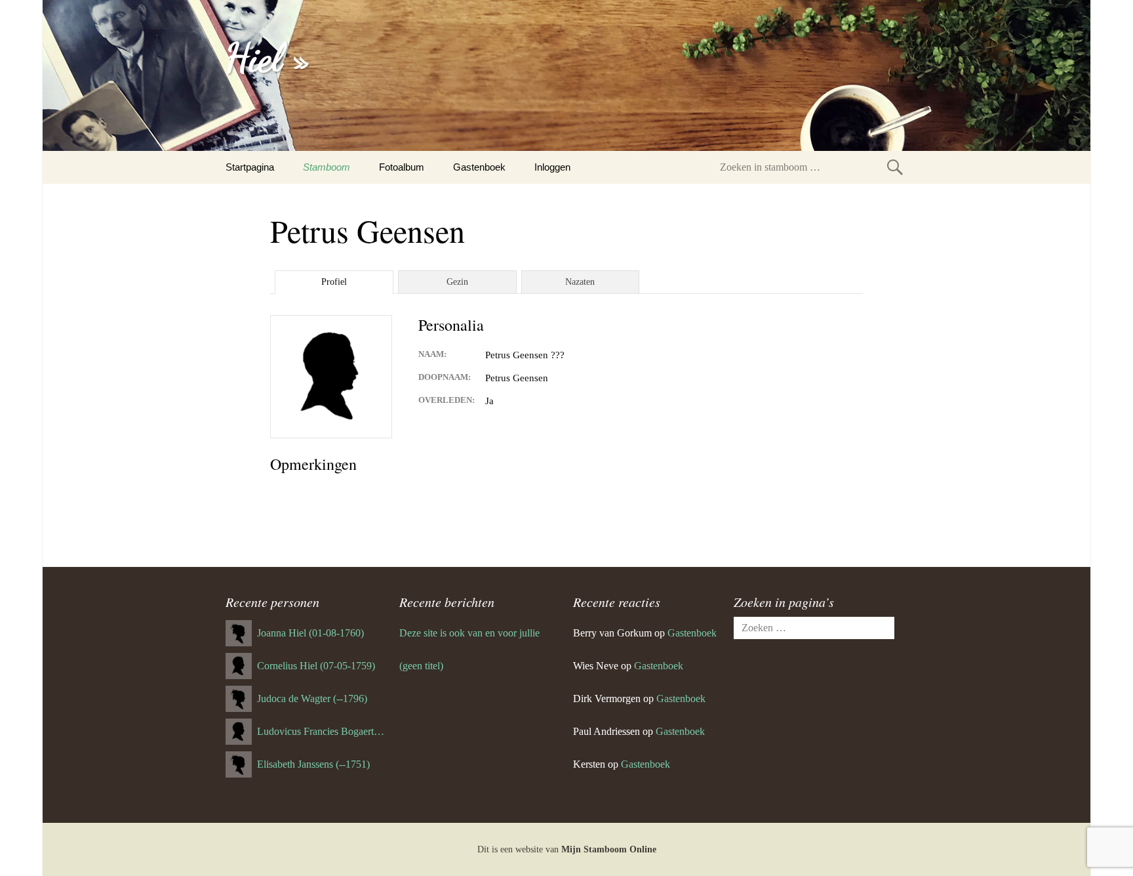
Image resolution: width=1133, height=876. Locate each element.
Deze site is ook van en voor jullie (469, 632)
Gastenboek (479, 167)
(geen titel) (421, 665)
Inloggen (552, 167)
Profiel (334, 282)
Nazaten (580, 282)
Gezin (457, 282)
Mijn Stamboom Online (608, 849)
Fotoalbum (401, 167)
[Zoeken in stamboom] (895, 167)
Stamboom (326, 167)
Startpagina (250, 167)
